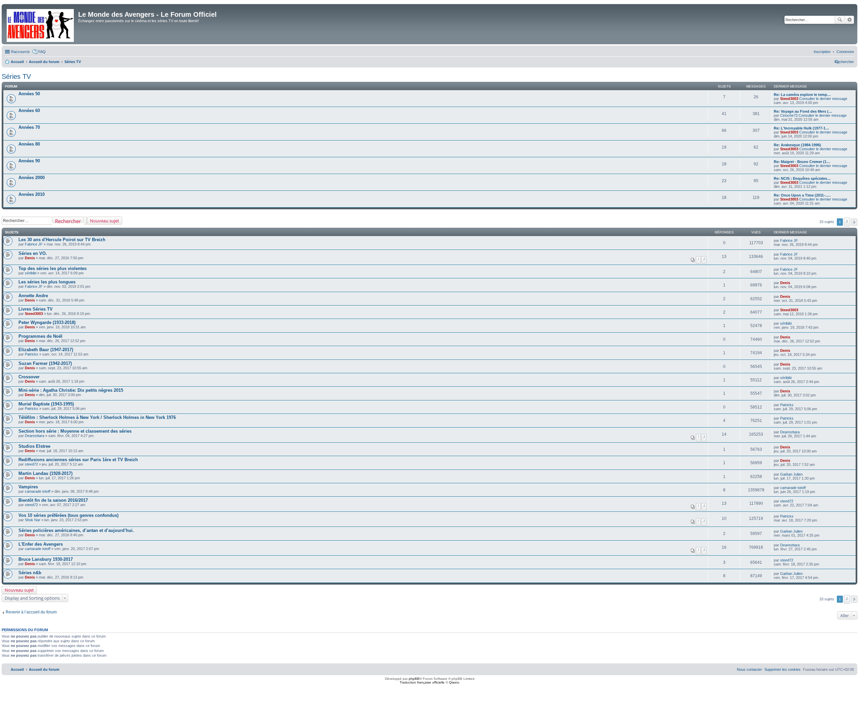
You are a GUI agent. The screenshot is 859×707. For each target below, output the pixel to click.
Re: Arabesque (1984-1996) (797, 145)
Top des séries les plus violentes (52, 268)
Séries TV (16, 76)
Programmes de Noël (40, 336)
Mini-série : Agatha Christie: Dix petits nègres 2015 (70, 390)
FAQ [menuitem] (42, 52)
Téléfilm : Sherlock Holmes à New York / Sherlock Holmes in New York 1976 (97, 417)
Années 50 (29, 93)
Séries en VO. (32, 253)
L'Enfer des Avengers (40, 544)
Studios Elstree (34, 446)
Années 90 (29, 160)
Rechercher (840, 20)
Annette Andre (33, 295)
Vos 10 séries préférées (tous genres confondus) (68, 515)
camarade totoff (37, 491)
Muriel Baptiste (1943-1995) (46, 403)
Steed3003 (789, 99)
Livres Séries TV (35, 309)
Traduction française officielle (422, 682)
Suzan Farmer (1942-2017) (45, 363)
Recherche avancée (849, 20)
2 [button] (847, 221)
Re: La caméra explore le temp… (802, 95)
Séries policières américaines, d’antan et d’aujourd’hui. (76, 530)
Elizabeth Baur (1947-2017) (45, 349)
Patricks (31, 354)
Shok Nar (32, 520)
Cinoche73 (789, 115)
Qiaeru (454, 682)
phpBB (414, 679)
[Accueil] (40, 24)
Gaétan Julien (791, 474)
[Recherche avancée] (85, 221)
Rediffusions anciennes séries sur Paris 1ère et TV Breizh (78, 459)
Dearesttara (34, 436)
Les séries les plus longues (46, 281)
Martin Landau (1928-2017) (45, 473)
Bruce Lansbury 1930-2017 (45, 559)
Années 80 (29, 144)
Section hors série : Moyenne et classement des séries (75, 431)
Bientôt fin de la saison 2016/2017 (53, 500)
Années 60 (29, 110)
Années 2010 (31, 194)
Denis (30, 258)
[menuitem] (845, 52)
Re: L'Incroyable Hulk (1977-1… (801, 128)
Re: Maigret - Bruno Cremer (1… (802, 162)
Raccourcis (20, 52)
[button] (854, 222)
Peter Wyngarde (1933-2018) (46, 322)
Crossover (29, 376)
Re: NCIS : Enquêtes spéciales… (802, 178)
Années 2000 (31, 177)
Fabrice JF (34, 244)
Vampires (28, 486)
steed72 (31, 464)
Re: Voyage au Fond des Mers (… (803, 111)
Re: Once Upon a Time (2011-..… (802, 195)
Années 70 (29, 127)
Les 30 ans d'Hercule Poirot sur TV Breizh (61, 239)
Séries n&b (29, 572)
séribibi (30, 273)
